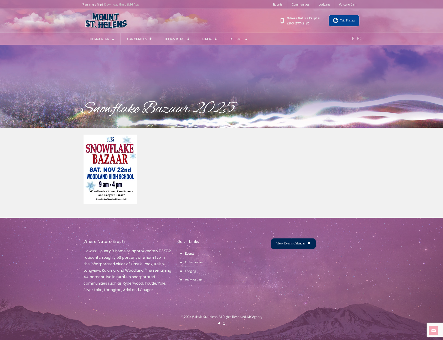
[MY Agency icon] (224, 323)
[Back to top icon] (421, 330)
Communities (194, 262)
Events (190, 253)
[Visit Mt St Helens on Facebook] (352, 38)
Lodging (190, 270)
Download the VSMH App (121, 4)
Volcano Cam (194, 279)
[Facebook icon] (219, 323)
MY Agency (254, 316)
